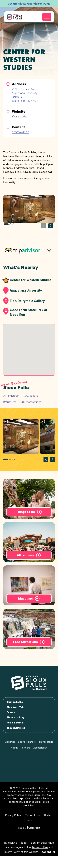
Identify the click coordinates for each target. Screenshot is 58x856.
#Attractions (31, 395)
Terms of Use (40, 847)
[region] (29, 440)
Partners (25, 747)
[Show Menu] (46, 17)
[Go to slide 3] (12, 459)
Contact (48, 815)
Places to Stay (15, 717)
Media (29, 820)
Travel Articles (16, 728)
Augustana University (23, 290)
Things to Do (15, 702)
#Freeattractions (31, 402)
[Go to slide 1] (5, 459)
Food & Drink (15, 722)
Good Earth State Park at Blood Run (26, 312)
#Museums (10, 402)
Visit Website (19, 116)
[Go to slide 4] (14, 459)
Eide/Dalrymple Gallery (25, 301)
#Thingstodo (11, 395)
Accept (46, 851)
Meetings (10, 741)
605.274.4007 (20, 132)
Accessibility (40, 747)
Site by (22, 827)
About (14, 747)
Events (11, 712)
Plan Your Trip (15, 707)
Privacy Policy (11, 852)
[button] (50, 225)
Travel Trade (46, 741)
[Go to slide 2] (10, 459)
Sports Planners (27, 741)
